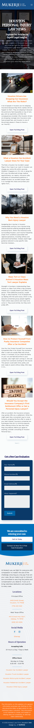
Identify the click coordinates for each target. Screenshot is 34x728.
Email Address (10, 484)
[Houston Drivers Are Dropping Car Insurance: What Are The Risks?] (17, 83)
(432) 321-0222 (17, 622)
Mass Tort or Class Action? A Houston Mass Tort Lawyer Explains (17, 279)
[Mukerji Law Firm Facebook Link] (14, 631)
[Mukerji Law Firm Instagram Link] (19, 631)
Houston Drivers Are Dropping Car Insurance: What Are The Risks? (17, 99)
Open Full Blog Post (17, 130)
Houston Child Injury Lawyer (17, 687)
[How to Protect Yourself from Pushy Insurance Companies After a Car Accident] (17, 325)
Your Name (9, 465)
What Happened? (10, 493)
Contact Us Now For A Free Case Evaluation (17, 547)
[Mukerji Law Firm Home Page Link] (17, 563)
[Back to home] (13, 5)
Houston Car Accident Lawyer (17, 670)
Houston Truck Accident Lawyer (17, 674)
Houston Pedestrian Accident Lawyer (17, 682)
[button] (32, 5)
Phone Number (11, 474)
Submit (9, 513)
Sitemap (17, 636)
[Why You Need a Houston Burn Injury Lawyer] (17, 204)
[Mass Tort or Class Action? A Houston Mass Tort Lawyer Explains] (17, 264)
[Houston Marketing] (20, 725)
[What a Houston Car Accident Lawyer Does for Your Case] (17, 145)
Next (16, 443)
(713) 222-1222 (17, 606)
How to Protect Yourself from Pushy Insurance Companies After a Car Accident (17, 341)
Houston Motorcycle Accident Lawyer (17, 678)
